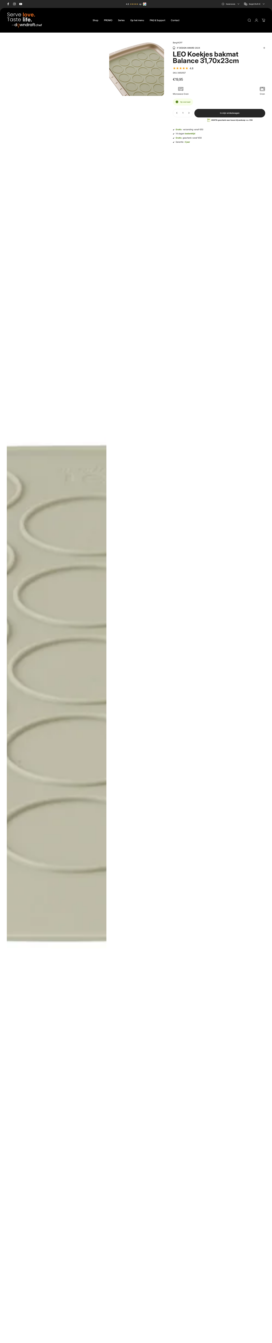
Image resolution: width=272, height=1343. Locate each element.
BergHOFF (177, 42)
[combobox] (231, 4)
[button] (183, 68)
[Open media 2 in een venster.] (136, 68)
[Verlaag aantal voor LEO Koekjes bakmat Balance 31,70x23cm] (176, 113)
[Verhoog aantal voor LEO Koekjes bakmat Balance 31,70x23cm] (189, 113)
